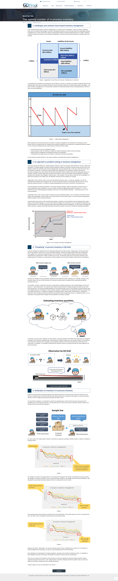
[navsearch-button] (85, 1)
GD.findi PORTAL (61, 1)
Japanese (78, 1)
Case (52, 5)
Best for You (59, 5)
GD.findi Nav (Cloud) (45, 1)
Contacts (88, 5)
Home (25, 22)
